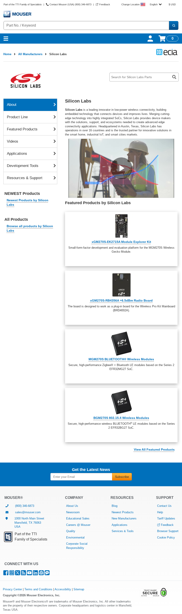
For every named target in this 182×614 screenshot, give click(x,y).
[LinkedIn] (35, 573)
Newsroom (73, 512)
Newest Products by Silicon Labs (27, 202)
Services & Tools (123, 531)
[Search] (173, 25)
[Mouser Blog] (47, 573)
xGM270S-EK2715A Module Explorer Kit (121, 242)
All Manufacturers (30, 54)
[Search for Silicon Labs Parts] (174, 77)
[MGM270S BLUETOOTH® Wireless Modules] (121, 343)
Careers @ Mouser (78, 525)
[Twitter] (17, 573)
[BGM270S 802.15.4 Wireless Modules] (121, 402)
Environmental (75, 537)
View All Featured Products (154, 449)
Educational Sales (77, 518)
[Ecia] (166, 52)
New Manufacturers (124, 518)
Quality (70, 531)
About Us (72, 505)
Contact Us (164, 505)
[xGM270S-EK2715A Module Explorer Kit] (121, 226)
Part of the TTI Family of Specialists (23, 4)
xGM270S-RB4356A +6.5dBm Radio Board (121, 300)
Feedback (167, 525)
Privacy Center (12, 589)
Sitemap (78, 589)
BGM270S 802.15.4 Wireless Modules (121, 418)
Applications (119, 525)
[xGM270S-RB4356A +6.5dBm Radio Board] (121, 285)
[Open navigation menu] (6, 38)
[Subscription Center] (41, 573)
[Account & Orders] (150, 39)
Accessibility (63, 589)
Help (160, 512)
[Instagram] (11, 573)
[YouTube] (29, 573)
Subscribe (122, 476)
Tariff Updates (166, 518)
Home (7, 54)
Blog (114, 505)
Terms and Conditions (38, 589)
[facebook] (5, 573)
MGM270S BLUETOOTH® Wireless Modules (121, 359)
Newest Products (123, 512)
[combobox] (155, 4)
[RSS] (23, 573)
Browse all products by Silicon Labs (30, 228)
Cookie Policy (166, 537)
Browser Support (167, 531)
